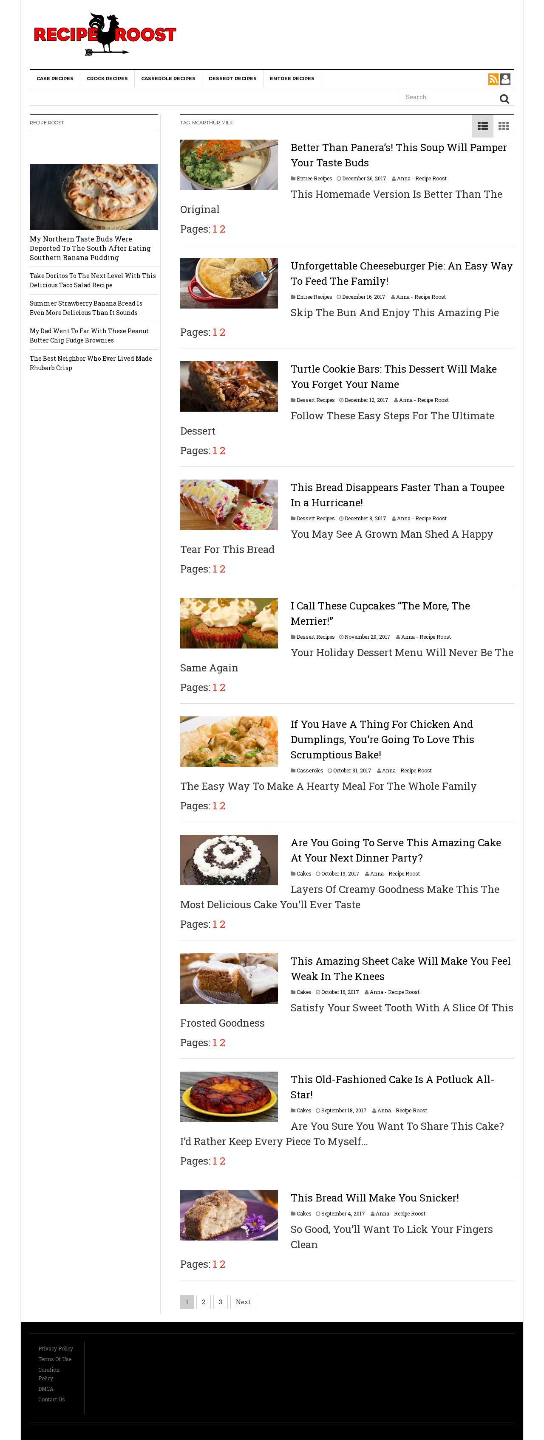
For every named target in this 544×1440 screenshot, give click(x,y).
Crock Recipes (107, 78)
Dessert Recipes (233, 78)
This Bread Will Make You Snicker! (375, 1197)
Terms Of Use (54, 1359)
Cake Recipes (55, 78)
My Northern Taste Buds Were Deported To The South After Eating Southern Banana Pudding (90, 248)
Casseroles (310, 770)
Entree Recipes (292, 78)
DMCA (46, 1388)
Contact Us (51, 1399)
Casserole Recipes (168, 78)
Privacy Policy (55, 1348)
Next (243, 1302)
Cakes (304, 873)
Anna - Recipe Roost (422, 178)
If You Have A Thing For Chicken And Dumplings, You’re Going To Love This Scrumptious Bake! (382, 739)
